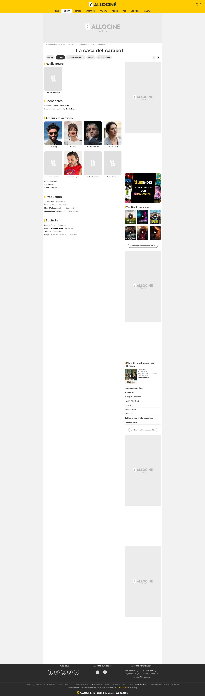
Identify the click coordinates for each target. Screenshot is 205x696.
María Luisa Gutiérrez (53, 211)
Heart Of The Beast (132, 401)
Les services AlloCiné (155, 685)
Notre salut (129, 405)
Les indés (135, 11)
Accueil (48, 44)
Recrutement (51, 685)
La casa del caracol (81, 44)
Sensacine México (138, 677)
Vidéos (115, 11)
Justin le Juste (130, 409)
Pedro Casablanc (93, 147)
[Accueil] (102, 4)
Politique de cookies (81, 685)
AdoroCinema (148, 674)
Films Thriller (70, 44)
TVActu (103, 11)
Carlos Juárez (49, 205)
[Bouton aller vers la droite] (158, 57)
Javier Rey (53, 147)
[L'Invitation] (131, 376)
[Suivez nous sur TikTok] (70, 672)
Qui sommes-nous (39, 685)
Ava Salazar (49, 184)
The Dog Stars (130, 392)
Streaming (91, 11)
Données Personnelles (112, 685)
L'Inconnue (129, 414)
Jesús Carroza (53, 177)
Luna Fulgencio (50, 181)
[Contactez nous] (77, 672)
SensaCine (147, 671)
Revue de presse (127, 685)
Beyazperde (129, 674)
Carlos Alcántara (93, 177)
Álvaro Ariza (49, 201)
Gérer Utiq (167, 685)
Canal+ (147, 11)
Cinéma (67, 11)
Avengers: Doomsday (133, 397)
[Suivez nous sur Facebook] (51, 672)
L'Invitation (142, 369)
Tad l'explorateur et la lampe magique (139, 418)
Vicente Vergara (50, 188)
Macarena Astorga (53, 92)
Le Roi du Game (131, 422)
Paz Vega (73, 147)
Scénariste (48, 106)
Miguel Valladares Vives (53, 208)
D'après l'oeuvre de (51, 109)
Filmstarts (129, 671)
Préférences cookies (96, 685)
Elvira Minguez (112, 147)
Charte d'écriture (140, 685)
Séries (78, 11)
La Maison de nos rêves (133, 388)
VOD (124, 11)
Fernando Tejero (73, 177)
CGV (71, 685)
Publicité (60, 685)
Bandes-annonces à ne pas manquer (142, 246)
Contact (28, 685)
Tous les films (61, 44)
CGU (66, 685)
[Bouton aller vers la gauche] (154, 57)
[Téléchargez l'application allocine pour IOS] (98, 672)
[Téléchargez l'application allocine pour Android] (106, 672)
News (56, 11)
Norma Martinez (112, 177)
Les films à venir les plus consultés (143, 430)
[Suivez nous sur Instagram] (64, 672)
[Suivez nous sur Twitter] (57, 672)
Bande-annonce (143, 377)
